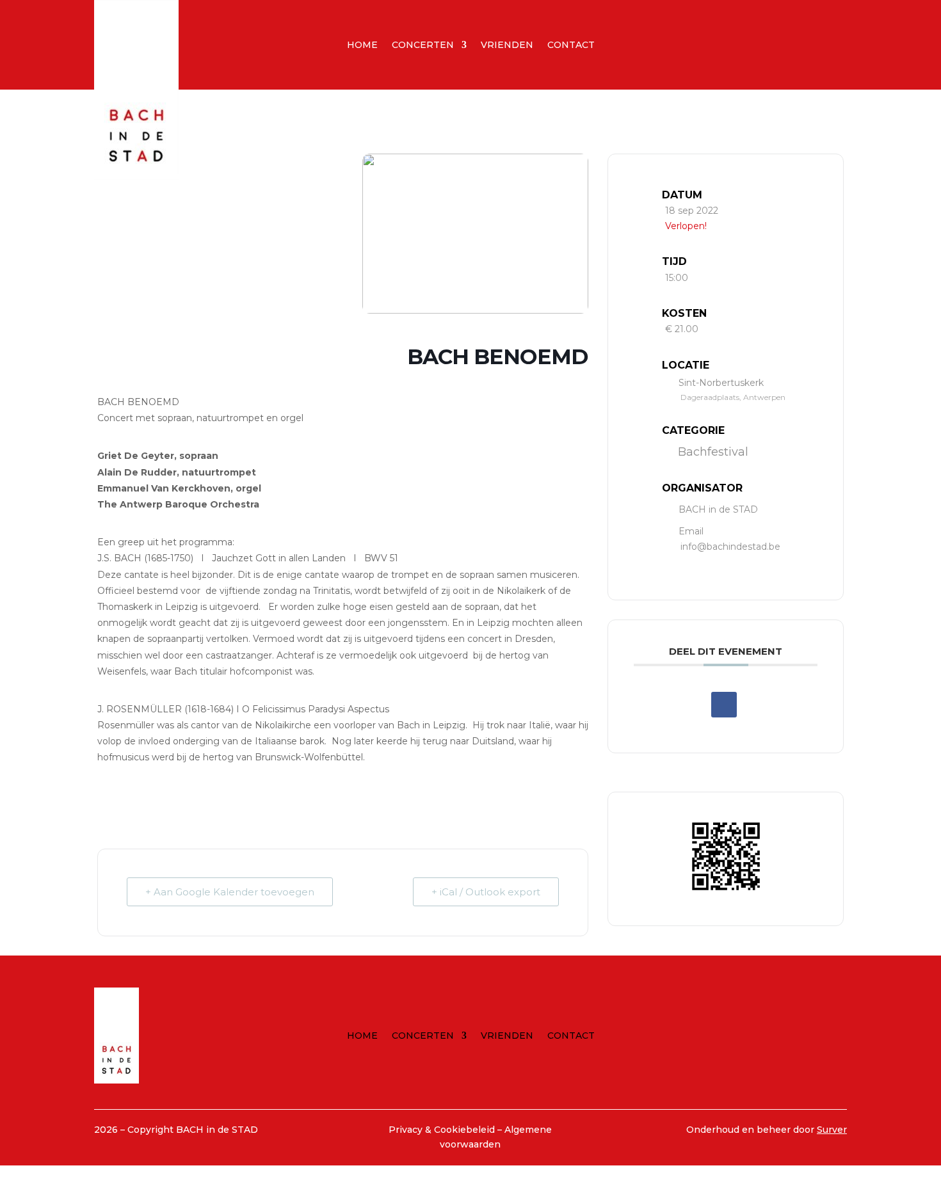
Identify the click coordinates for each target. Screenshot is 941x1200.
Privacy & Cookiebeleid (443, 1129)
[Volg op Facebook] (740, 42)
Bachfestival (713, 452)
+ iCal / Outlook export (485, 892)
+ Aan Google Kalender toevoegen (229, 892)
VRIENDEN (507, 45)
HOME (362, 45)
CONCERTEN (423, 45)
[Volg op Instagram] (765, 42)
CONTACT (571, 45)
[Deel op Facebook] (724, 704)
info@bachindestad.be (730, 546)
